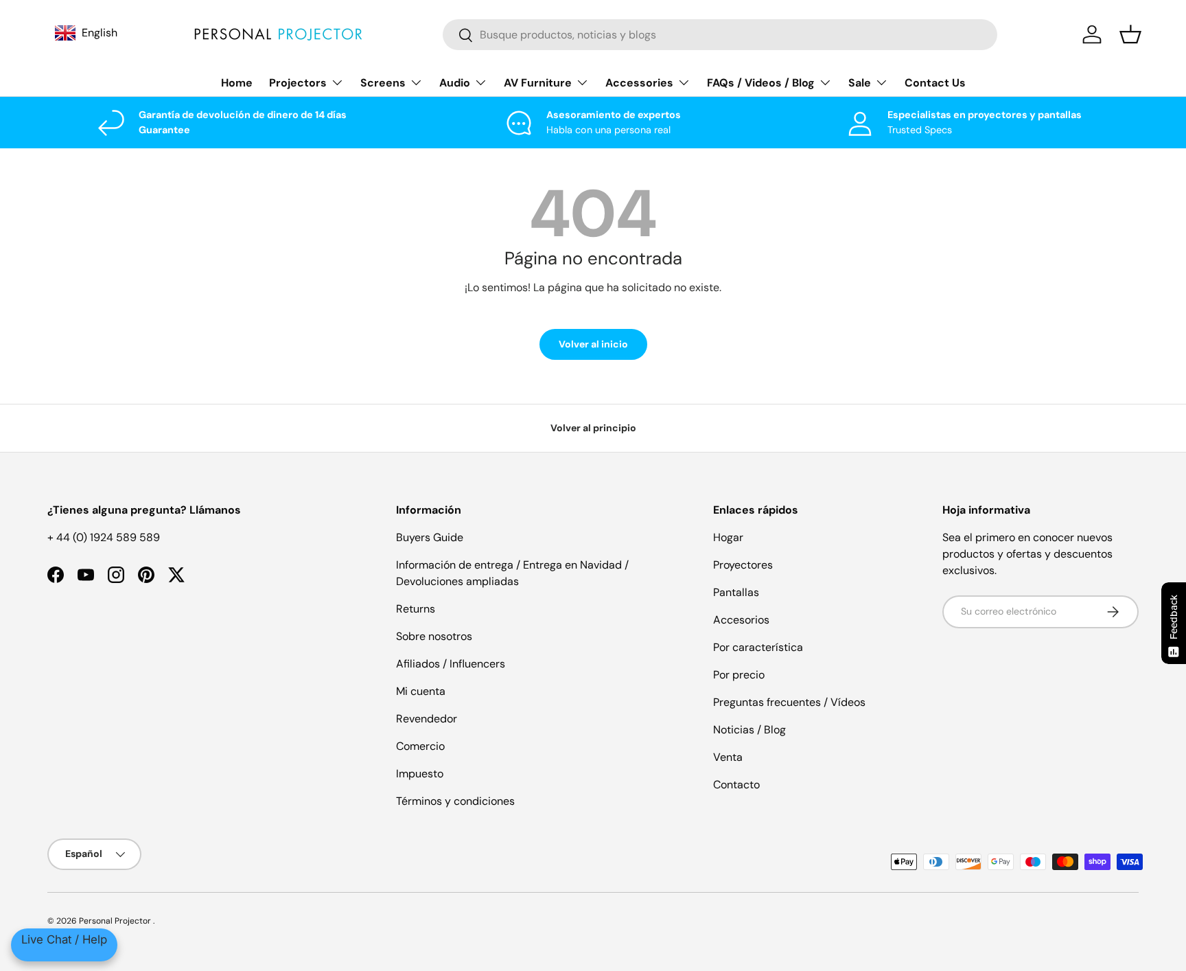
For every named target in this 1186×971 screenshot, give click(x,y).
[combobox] (720, 34)
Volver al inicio (593, 344)
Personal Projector (116, 920)
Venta (728, 757)
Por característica (758, 647)
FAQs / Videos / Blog (761, 83)
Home (237, 83)
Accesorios (741, 620)
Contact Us (935, 83)
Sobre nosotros (434, 636)
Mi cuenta (420, 691)
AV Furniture (538, 83)
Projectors (298, 83)
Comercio (420, 746)
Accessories (639, 83)
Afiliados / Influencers (450, 663)
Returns (415, 609)
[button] (1130, 34)
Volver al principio (593, 428)
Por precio (739, 674)
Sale (859, 83)
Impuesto (419, 773)
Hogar (728, 537)
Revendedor (426, 718)
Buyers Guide (429, 537)
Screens (383, 83)
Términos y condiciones (455, 801)
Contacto (736, 784)
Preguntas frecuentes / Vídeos (789, 702)
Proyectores (743, 565)
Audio (454, 83)
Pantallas (736, 592)
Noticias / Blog (749, 729)
